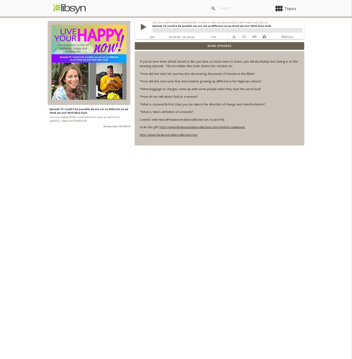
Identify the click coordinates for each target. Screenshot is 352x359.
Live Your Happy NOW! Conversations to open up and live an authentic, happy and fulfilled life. (85, 119)
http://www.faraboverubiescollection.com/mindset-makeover (202, 127)
